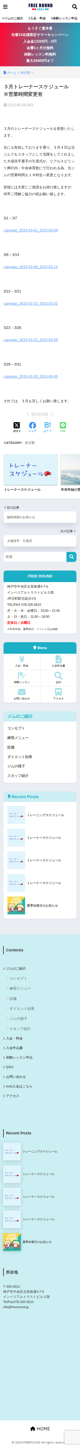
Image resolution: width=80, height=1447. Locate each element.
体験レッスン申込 (65, 18)
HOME (42, 1428)
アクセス (58, 698)
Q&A (58, 682)
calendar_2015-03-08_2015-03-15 (31, 267)
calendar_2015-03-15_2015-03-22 (31, 303)
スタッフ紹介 (18, 776)
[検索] (71, 557)
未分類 (30, 443)
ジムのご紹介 (14, 18)
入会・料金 (38, 18)
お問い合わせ (22, 698)
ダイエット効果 (19, 757)
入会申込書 (58, 665)
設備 (10, 747)
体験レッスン (22, 682)
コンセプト (16, 728)
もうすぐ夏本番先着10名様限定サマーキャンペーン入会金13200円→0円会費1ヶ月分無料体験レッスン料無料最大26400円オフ (40, 44)
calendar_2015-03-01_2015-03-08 (31, 230)
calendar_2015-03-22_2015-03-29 (31, 340)
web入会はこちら (19, 1086)
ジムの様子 (16, 766)
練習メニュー (18, 738)
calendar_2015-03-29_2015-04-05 (31, 376)
